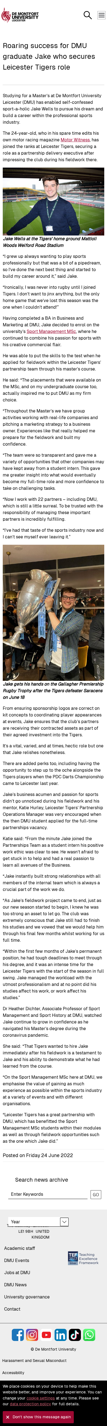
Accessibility (13, 1373)
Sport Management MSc (51, 331)
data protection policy (30, 1404)
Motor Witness (75, 139)
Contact (12, 1309)
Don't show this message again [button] (42, 1417)
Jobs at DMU (17, 1272)
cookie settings (41, 1398)
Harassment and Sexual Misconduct (34, 1360)
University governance (27, 1297)
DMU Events (16, 1260)
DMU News (15, 1284)
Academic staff (19, 1248)
